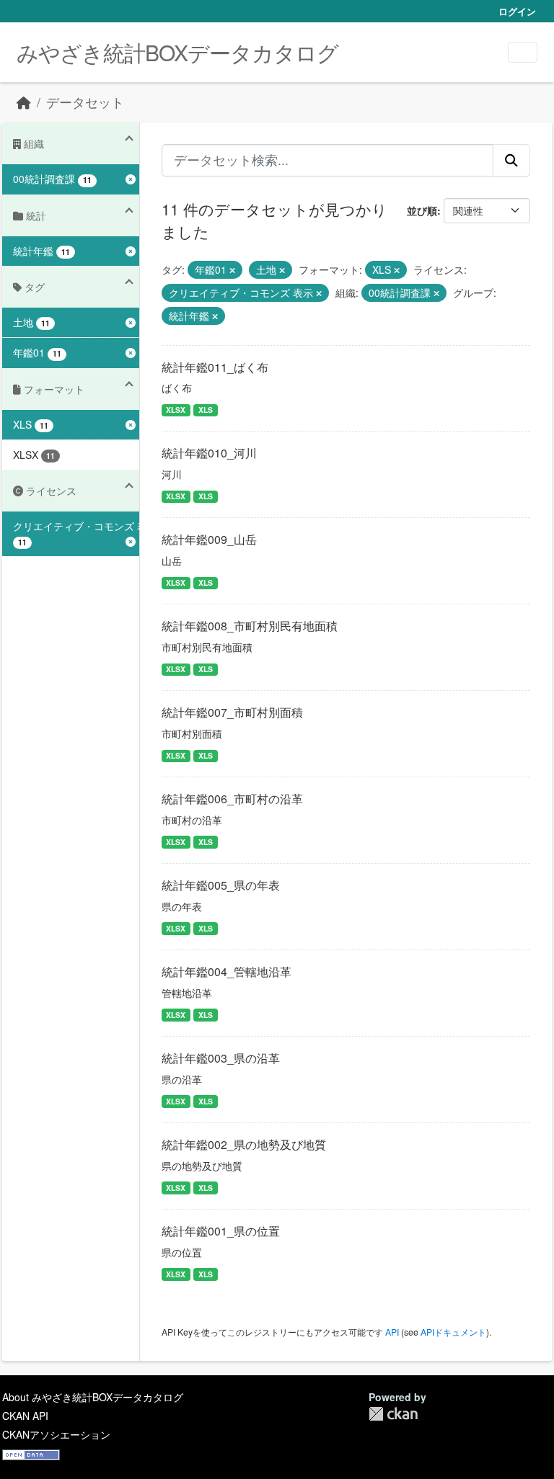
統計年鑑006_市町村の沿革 (232, 798)
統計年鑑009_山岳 (209, 539)
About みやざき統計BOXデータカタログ (92, 1397)
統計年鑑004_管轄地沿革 (226, 971)
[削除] (232, 270)
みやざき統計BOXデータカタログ (177, 52)
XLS (205, 409)
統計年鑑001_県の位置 (221, 1231)
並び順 (422, 210)
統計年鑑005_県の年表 (221, 885)
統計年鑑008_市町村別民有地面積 (250, 625)
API (392, 1332)
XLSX (175, 409)
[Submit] (511, 160)
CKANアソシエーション (56, 1434)
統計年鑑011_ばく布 (215, 367)
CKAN (393, 1413)
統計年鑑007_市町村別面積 (232, 712)
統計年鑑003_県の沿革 (221, 1058)
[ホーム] (24, 102)
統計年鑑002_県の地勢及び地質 (244, 1144)
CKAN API (25, 1415)
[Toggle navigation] (522, 52)
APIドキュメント (453, 1332)
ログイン (517, 11)
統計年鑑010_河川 (209, 452)
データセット (85, 102)
